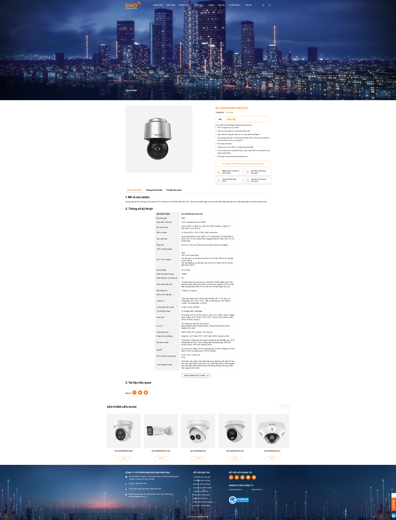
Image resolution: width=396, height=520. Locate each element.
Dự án (211, 5)
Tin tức (221, 5)
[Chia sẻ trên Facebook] (134, 392)
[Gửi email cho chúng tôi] (242, 477)
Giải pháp (199, 5)
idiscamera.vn (256, 489)
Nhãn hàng (184, 5)
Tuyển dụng (234, 5)
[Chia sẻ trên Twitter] (140, 392)
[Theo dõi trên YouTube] (254, 477)
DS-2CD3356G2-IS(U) (124, 451)
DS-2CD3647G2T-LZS (161, 451)
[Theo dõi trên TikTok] (237, 477)
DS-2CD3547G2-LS (272, 451)
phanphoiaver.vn (235, 489)
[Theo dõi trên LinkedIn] (248, 477)
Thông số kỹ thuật (154, 190)
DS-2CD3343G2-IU (198, 451)
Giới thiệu (171, 5)
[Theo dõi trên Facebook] (231, 477)
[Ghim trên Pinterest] (146, 392)
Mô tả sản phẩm (134, 190)
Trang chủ (158, 5)
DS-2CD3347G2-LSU (235, 451)
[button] (269, 5)
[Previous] (281, 406)
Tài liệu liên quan (174, 190)
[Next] (287, 406)
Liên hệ (248, 5)
